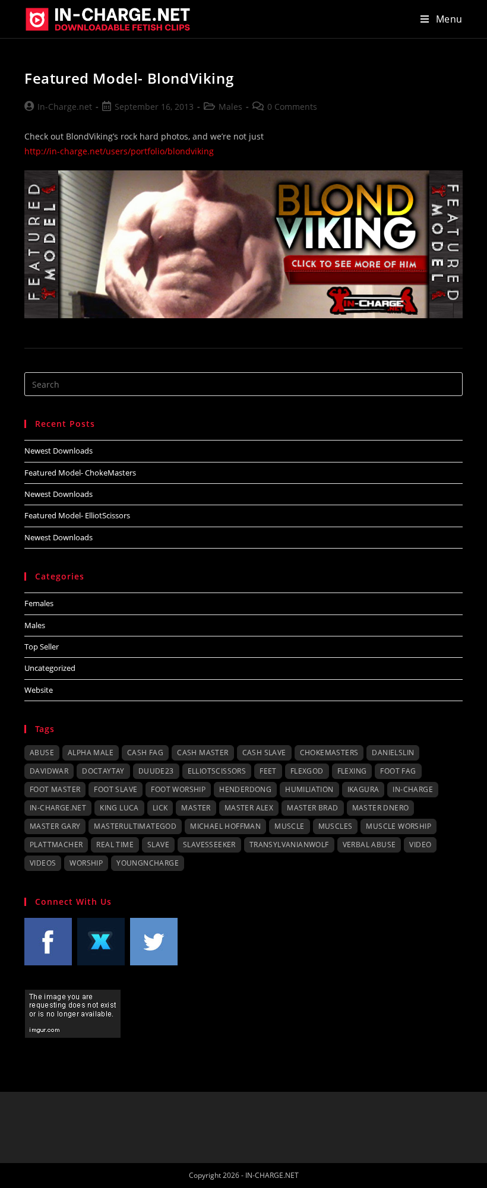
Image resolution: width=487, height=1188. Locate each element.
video (420, 844)
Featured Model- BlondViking (128, 78)
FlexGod (307, 771)
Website (38, 690)
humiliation (309, 789)
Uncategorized (49, 668)
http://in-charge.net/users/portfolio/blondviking (119, 151)
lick (160, 808)
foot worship (178, 789)
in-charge (413, 789)
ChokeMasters (329, 752)
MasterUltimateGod (135, 826)
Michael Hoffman (225, 826)
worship (86, 863)
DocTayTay (103, 771)
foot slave (115, 789)
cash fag (145, 752)
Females (38, 603)
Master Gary (55, 826)
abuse (42, 752)
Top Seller (41, 646)
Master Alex (248, 808)
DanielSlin (393, 752)
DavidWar (49, 771)
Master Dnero (380, 808)
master (195, 808)
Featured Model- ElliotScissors (77, 515)
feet (268, 771)
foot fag (398, 771)
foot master (55, 789)
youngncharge (147, 863)
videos (43, 863)
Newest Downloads (58, 450)
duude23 (156, 771)
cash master (202, 752)
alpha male (90, 752)
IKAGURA (363, 789)
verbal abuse (369, 844)
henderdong (245, 789)
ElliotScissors (217, 771)
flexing (352, 771)
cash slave (264, 752)
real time (115, 844)
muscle (289, 826)
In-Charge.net (64, 106)
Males (230, 106)
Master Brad (312, 808)
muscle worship (398, 826)
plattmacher (56, 844)
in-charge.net (58, 808)
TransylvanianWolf (289, 844)
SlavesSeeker (209, 844)
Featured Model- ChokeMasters (80, 472)
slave (158, 844)
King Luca (119, 808)
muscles (335, 826)
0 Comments (292, 106)
